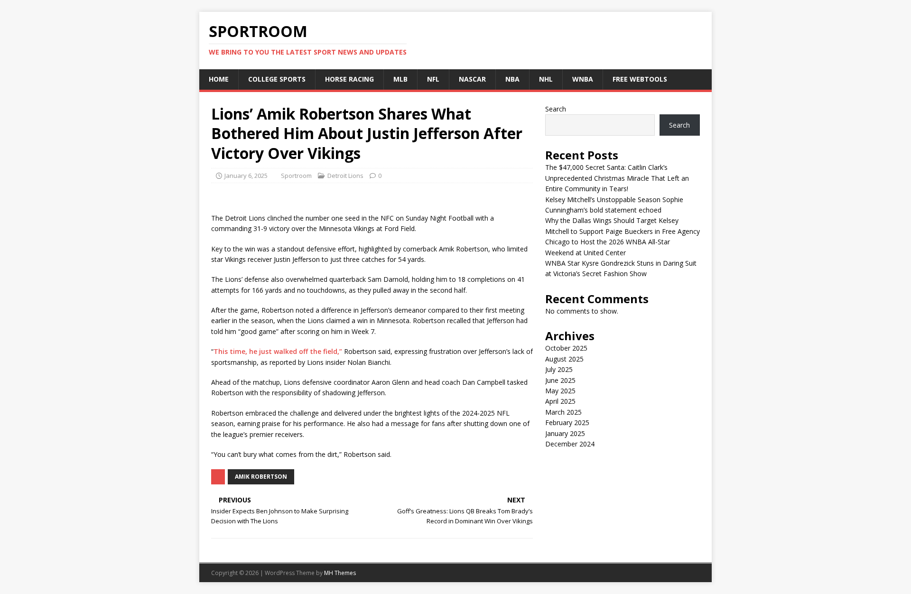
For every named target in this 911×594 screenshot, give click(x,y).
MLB (400, 79)
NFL (433, 79)
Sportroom (296, 175)
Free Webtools (640, 79)
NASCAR (472, 79)
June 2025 (560, 380)
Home (219, 79)
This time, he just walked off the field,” (278, 351)
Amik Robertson (261, 477)
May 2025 (560, 390)
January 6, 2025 (246, 175)
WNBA (582, 79)
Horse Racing (349, 79)
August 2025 (564, 358)
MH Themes (340, 573)
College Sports (277, 79)
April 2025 (560, 401)
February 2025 (567, 422)
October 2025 (566, 348)
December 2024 (570, 443)
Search (555, 108)
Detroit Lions (345, 175)
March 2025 (563, 412)
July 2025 (559, 369)
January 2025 (565, 433)
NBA (512, 79)
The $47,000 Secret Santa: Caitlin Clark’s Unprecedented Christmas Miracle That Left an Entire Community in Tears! (617, 178)
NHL (546, 79)
